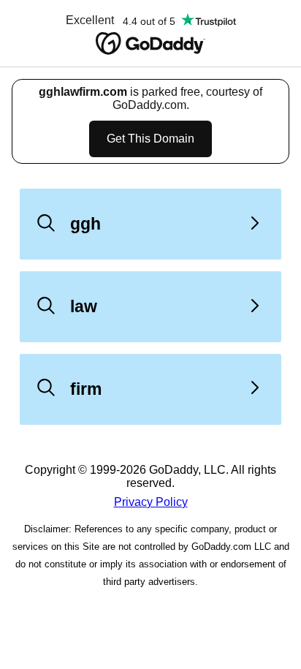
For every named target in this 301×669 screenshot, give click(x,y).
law (83, 306)
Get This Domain (150, 138)
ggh (85, 223)
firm (86, 388)
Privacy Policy (151, 502)
